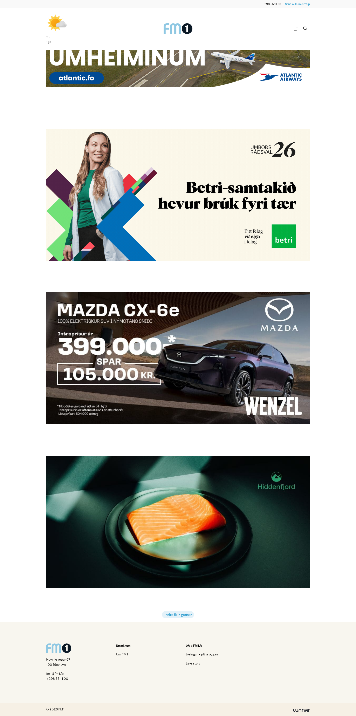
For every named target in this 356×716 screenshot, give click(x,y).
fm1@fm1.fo (55, 673)
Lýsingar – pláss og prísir (203, 654)
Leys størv (193, 663)
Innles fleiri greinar (178, 614)
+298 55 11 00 (272, 4)
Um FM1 (122, 654)
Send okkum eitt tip (297, 4)
